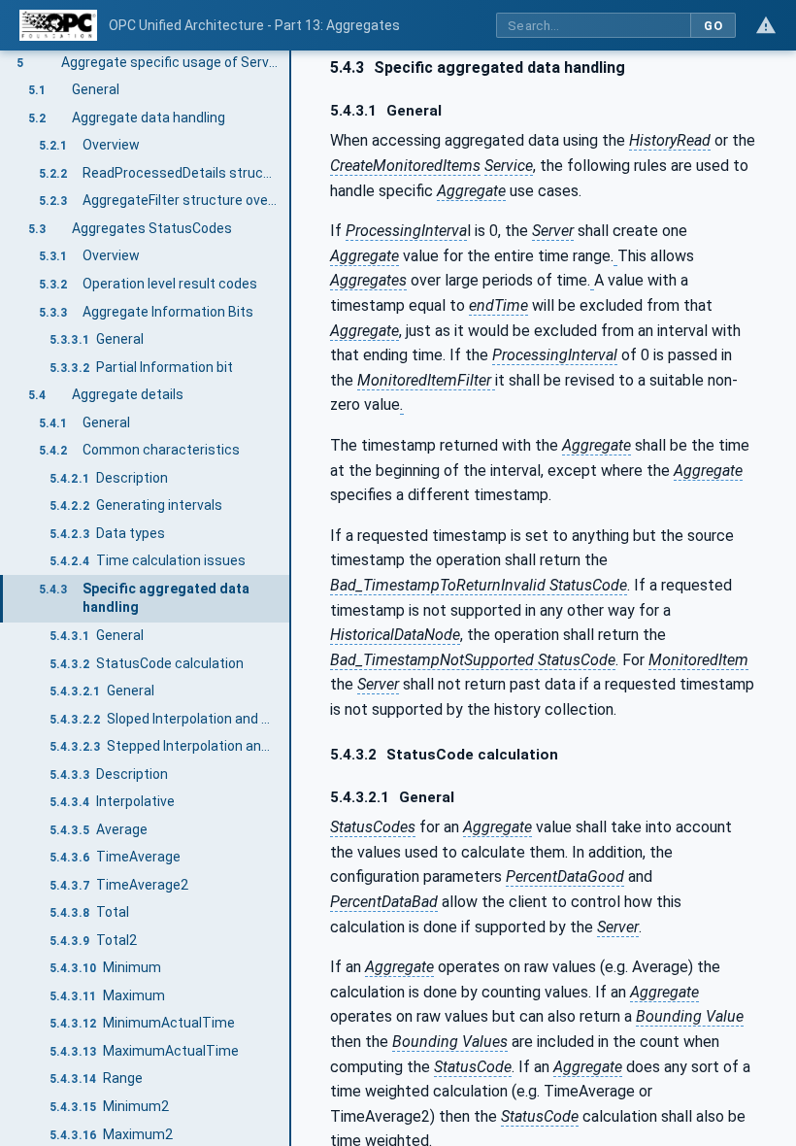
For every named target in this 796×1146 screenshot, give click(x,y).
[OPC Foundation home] (58, 25)
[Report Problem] (766, 25)
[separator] (291, 598)
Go (713, 25)
